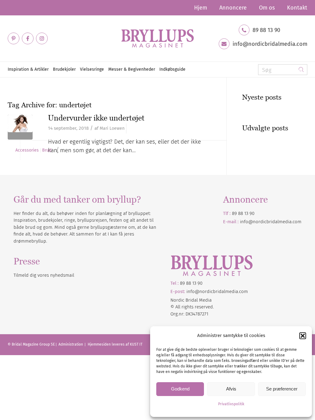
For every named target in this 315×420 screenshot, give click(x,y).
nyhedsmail (62, 275)
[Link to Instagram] (42, 38)
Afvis (231, 388)
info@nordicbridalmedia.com (270, 44)
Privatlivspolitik (231, 404)
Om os (267, 7)
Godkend (180, 388)
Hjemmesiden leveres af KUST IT (115, 344)
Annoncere (233, 7)
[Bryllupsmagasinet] (157, 38)
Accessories (27, 150)
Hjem (200, 7)
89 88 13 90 (266, 30)
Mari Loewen (112, 128)
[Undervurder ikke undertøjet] (20, 127)
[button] (303, 336)
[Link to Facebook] (28, 38)
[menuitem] (200, 7)
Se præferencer (281, 388)
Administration (71, 344)
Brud (46, 150)
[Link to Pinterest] (13, 38)
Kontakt (297, 7)
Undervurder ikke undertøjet (96, 117)
